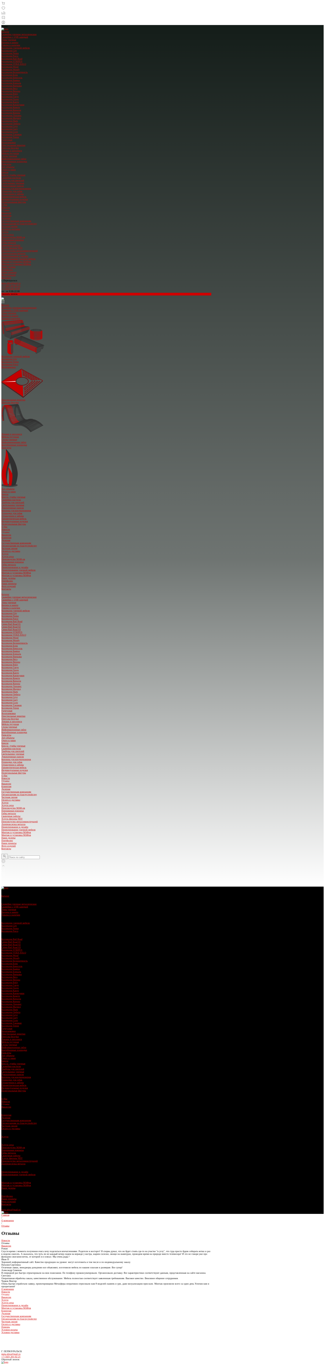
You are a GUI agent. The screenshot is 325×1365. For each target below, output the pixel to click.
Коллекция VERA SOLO (13, 64)
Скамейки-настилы (11, 177)
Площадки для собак (11, 191)
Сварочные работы (10, 245)
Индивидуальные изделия (14, 199)
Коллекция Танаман (11, 134)
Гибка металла (8, 242)
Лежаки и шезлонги (11, 150)
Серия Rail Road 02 (11, 627)
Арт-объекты (7, 167)
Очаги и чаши (8, 169)
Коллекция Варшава (11, 86)
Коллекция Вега (9, 88)
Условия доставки (10, 1332)
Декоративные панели (12, 186)
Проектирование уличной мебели (18, 259)
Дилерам (5, 218)
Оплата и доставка (10, 229)
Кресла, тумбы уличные (13, 175)
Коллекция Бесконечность (14, 72)
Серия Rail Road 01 (11, 624)
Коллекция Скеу (9, 129)
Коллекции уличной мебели (15, 48)
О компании (7, 1289)
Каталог (5, 31)
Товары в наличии (10, 45)
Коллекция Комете (10, 107)
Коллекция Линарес (11, 115)
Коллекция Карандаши (12, 104)
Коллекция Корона (10, 113)
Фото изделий (8, 275)
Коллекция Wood (9, 67)
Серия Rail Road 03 (11, 629)
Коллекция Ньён (9, 121)
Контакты (6, 278)
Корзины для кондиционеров (16, 188)
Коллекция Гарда (10, 96)
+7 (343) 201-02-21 (10, 286)
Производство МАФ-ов (13, 237)
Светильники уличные (12, 183)
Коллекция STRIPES (11, 61)
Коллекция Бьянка (10, 80)
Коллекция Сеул (9, 126)
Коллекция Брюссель (11, 77)
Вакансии (6, 213)
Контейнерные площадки (14, 161)
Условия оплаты (9, 1329)
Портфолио (7, 269)
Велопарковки (8, 142)
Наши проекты (8, 272)
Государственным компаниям (16, 221)
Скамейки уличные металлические (19, 34)
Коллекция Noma (10, 53)
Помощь (5, 1327)
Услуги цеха (7, 234)
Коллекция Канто (10, 102)
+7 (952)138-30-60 (10, 288)
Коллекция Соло (9, 131)
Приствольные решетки (13, 145)
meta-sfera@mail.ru (10, 283)
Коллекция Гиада (10, 99)
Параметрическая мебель (13, 196)
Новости (5, 207)
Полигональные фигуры (13, 202)
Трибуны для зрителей (12, 180)
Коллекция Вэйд (9, 94)
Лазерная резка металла (13, 253)
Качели (4, 172)
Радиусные (6, 140)
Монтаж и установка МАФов (16, 261)
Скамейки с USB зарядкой (14, 37)
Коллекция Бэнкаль (11, 83)
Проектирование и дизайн (14, 256)
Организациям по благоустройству (19, 223)
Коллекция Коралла (11, 110)
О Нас (4, 205)
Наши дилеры (8, 267)
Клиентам (6, 215)
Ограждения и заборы (12, 194)
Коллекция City (9, 50)
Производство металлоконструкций (19, 251)
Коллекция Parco (9, 56)
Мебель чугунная (10, 153)
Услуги (4, 232)
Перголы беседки (10, 148)
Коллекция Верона (10, 91)
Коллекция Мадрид (11, 118)
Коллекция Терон (10, 137)
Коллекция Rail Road (11, 58)
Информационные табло (13, 159)
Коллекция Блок (9, 75)
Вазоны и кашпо (9, 42)
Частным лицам (9, 226)
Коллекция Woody (10, 69)
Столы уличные (9, 156)
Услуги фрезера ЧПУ (12, 248)
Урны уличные (8, 40)
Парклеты (6, 164)
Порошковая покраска (12, 240)
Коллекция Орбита (10, 123)
